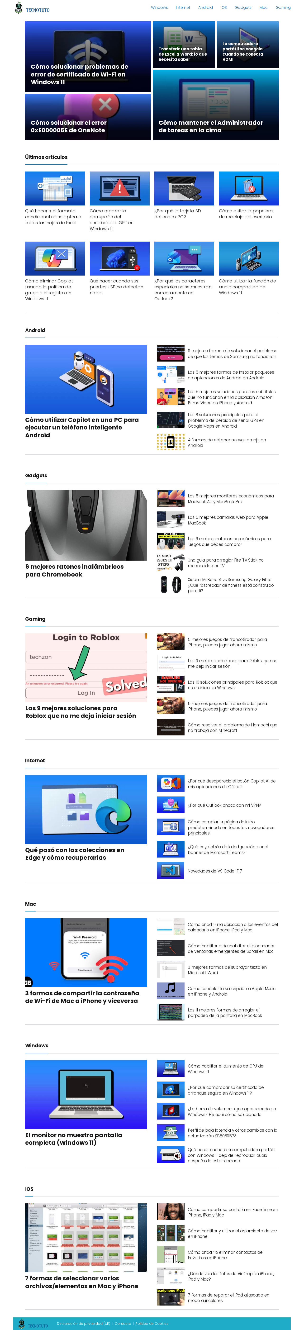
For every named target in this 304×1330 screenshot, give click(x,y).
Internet (183, 7)
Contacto (123, 1323)
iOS (224, 7)
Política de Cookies (152, 1323)
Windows (159, 7)
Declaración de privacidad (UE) (83, 1323)
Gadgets (243, 7)
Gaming (283, 7)
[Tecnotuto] (32, 7)
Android (205, 7)
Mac (264, 7)
